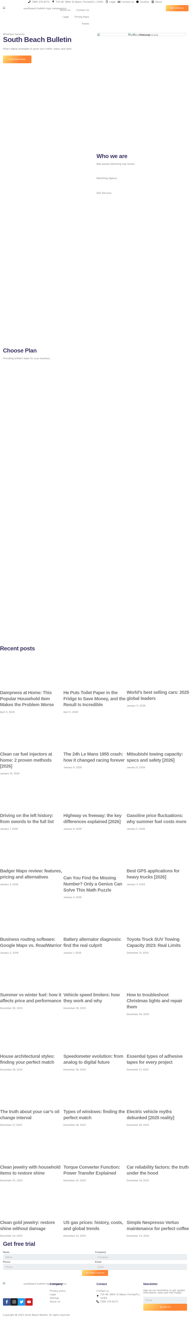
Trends (85, 23)
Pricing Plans (82, 16)
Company (100, 1252)
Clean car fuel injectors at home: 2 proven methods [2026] (26, 760)
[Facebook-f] (6, 1302)
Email (98, 1262)
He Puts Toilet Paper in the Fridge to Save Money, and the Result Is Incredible (94, 698)
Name (6, 1252)
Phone (6, 1262)
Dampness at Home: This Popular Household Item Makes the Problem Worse (27, 698)
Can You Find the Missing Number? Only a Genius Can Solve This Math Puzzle (92, 883)
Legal (66, 16)
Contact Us (82, 9)
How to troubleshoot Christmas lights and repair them (154, 1000)
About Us (65, 9)
